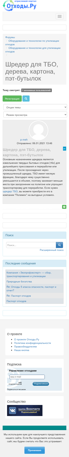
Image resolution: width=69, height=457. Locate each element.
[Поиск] (26, 98)
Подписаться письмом (16, 389)
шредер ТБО (10, 191)
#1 (65, 148)
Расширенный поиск (52, 250)
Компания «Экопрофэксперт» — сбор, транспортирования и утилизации (29, 274)
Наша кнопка (21, 350)
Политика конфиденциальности (32, 343)
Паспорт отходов (16, 301)
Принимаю (34, 450)
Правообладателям (25, 346)
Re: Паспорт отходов (19, 295)
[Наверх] (64, 207)
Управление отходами (23, 370)
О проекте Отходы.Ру (26, 339)
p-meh (24, 139)
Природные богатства (19, 281)
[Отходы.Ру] (19, 6)
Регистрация (12, 98)
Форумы (10, 37)
